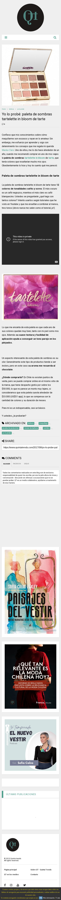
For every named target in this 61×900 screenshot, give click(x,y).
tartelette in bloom (35, 158)
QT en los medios (11, 875)
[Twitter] (24, 885)
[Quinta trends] (30, 31)
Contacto (34, 875)
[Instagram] (11, 885)
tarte (51, 158)
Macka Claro (8, 150)
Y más (58, 898)
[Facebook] (5, 885)
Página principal (10, 870)
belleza (11, 109)
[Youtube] (18, 885)
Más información (48, 898)
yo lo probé (20, 109)
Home (4, 109)
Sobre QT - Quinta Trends (40, 870)
